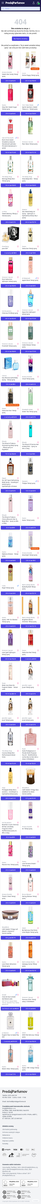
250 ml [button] (10, 113)
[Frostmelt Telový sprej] (10, 331)
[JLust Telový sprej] (10, 706)
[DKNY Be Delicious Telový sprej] (30, 1021)
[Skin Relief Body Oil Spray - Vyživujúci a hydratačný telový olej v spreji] (30, 198)
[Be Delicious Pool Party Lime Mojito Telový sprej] (30, 915)
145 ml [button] (30, 626)
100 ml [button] (30, 113)
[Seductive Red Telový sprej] (30, 638)
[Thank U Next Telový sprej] (10, 882)
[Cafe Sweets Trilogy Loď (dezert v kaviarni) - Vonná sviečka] (10, 915)
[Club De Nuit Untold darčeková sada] (10, 983)
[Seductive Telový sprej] (30, 234)
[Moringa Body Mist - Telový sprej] (10, 165)
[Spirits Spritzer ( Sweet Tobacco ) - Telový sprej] (30, 93)
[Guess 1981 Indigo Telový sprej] (30, 1054)
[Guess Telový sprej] (30, 503)
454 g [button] (10, 938)
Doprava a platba (8, 1141)
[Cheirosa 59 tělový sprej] (10, 298)
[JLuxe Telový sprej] (30, 671)
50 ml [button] (30, 454)
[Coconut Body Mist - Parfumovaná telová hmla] (10, 737)
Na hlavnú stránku (20, 39)
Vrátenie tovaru (7, 1138)
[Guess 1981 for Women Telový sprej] (10, 606)
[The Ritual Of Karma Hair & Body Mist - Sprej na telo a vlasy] (30, 429)
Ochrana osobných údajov (11, 1132)
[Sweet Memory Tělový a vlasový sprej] (10, 198)
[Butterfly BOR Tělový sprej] (30, 573)
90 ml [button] (10, 837)
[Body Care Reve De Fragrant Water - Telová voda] (10, 671)
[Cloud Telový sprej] (30, 364)
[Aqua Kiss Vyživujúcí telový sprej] (30, 298)
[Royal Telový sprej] (10, 573)
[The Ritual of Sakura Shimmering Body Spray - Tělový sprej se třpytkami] (10, 429)
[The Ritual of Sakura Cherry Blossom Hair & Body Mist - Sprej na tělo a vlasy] (10, 503)
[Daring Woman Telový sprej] (30, 882)
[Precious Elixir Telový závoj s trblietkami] (30, 983)
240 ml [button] (10, 318)
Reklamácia (6, 1135)
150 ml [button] (10, 454)
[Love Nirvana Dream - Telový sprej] (30, 849)
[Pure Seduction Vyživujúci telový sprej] (10, 265)
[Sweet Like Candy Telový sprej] (10, 60)
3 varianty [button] (10, 253)
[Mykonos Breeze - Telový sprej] (10, 540)
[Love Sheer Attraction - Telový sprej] (10, 950)
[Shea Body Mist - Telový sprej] (30, 165)
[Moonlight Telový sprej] (30, 540)
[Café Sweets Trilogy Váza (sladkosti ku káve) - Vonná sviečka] (30, 776)
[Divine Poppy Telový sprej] (30, 60)
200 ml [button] (30, 81)
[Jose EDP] (10, 234)
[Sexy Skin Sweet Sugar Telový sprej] (10, 93)
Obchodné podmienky (9, 1129)
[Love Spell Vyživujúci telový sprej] (10, 638)
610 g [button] (31, 798)
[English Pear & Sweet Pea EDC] (10, 1021)
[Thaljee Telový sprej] (30, 466)
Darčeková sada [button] (10, 1009)
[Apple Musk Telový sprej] (30, 265)
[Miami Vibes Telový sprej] (10, 1054)
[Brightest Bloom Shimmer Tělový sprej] (30, 606)
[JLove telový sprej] (30, 706)
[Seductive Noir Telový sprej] (10, 396)
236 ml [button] (10, 81)
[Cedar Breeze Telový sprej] (30, 331)
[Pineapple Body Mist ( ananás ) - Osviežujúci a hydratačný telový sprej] (10, 776)
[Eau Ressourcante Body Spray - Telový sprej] (10, 364)
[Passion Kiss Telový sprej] (10, 849)
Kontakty (5, 1144)
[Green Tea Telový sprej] (30, 396)
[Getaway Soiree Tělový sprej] (30, 950)
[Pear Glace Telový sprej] (30, 126)
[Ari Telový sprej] (30, 811)
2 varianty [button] (10, 417)
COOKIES (35, 1201)
